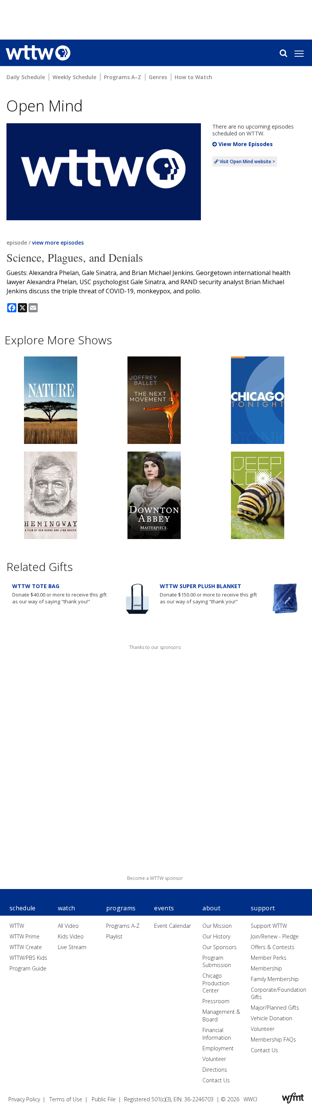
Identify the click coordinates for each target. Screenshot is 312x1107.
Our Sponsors (219, 947)
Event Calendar (172, 925)
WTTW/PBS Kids (28, 957)
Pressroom (215, 1001)
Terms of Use (65, 1099)
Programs (121, 908)
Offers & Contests (272, 947)
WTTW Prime (25, 936)
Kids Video (71, 936)
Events (164, 908)
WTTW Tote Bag (35, 586)
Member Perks (269, 957)
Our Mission (217, 925)
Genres (158, 77)
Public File (104, 1099)
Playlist (114, 936)
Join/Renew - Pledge (275, 936)
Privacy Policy (24, 1099)
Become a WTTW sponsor (155, 878)
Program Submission (216, 961)
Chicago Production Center (215, 983)
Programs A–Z (122, 77)
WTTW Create (26, 947)
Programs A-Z (123, 925)
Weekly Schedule (74, 77)
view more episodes (58, 242)
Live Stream (72, 947)
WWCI (250, 1099)
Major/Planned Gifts (275, 1007)
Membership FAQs (273, 1039)
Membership (266, 968)
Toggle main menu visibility (303, 53)
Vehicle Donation (271, 1018)
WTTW (17, 925)
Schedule (23, 908)
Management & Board (221, 1015)
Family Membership (275, 979)
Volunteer (214, 1058)
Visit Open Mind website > (246, 161)
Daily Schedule (25, 77)
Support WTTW (269, 925)
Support (263, 908)
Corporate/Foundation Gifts (278, 993)
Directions (214, 1069)
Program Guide (28, 968)
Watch (66, 908)
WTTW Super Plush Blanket (200, 586)
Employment (218, 1048)
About (211, 908)
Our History (216, 936)
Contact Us (216, 1080)
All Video (68, 925)
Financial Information (216, 1033)
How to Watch (193, 77)
